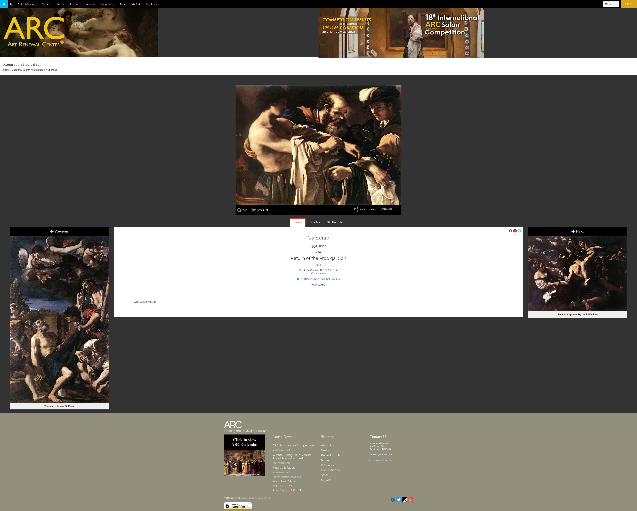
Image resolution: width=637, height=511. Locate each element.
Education (89, 4)
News (60, 4)
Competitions (107, 4)
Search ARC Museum (34, 69)
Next (579, 231)
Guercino (52, 69)
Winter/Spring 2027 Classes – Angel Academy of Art (293, 456)
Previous (61, 231)
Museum (73, 4)
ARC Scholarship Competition (293, 445)
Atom (289, 486)
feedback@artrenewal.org (381, 455)
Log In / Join (153, 4)
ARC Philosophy (27, 4)
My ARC (136, 4)
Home (6, 69)
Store (123, 4)
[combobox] (611, 4)
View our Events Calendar (284, 481)
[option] (477, 32)
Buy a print (262, 209)
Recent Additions (333, 455)
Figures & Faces (284, 467)
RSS (281, 486)
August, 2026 (295, 477)
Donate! (629, 4)
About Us (47, 4)
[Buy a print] (253, 209)
